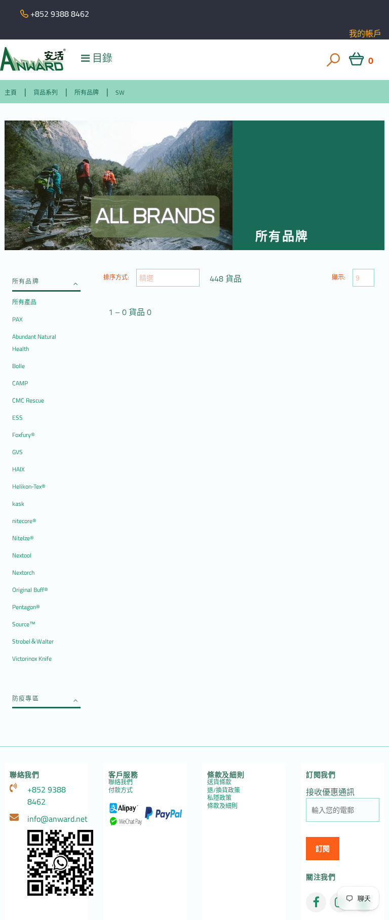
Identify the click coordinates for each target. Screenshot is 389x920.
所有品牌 (86, 92)
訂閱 (323, 849)
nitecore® (24, 521)
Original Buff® (30, 589)
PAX (17, 319)
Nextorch (23, 572)
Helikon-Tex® (29, 486)
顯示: (338, 277)
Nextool (21, 555)
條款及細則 (222, 806)
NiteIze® (23, 538)
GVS (17, 452)
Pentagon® (26, 607)
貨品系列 (45, 92)
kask (18, 503)
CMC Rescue (28, 400)
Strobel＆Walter (33, 641)
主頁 (11, 92)
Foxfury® (23, 434)
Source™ (23, 624)
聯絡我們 (120, 782)
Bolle (18, 366)
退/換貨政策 (223, 790)
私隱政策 (219, 798)
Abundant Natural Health (34, 342)
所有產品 (24, 302)
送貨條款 (219, 782)
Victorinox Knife (32, 658)
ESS (17, 417)
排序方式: (116, 277)
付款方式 (120, 790)
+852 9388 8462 (46, 795)
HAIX (18, 469)
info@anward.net (55, 819)
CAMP (20, 383)
